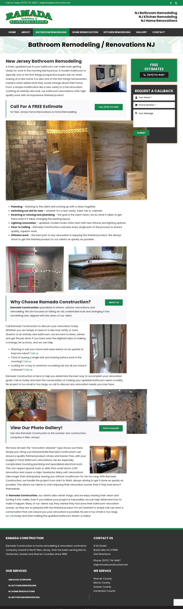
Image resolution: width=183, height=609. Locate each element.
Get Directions (102, 554)
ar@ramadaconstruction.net (55, 2)
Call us (34, 353)
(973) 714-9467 (111, 560)
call (11, 515)
